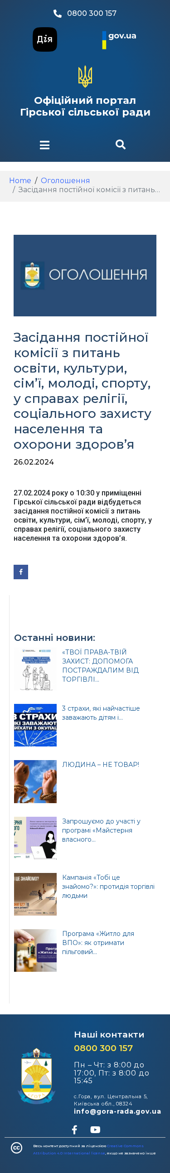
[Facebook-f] (75, 1130)
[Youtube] (95, 1130)
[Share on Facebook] (21, 572)
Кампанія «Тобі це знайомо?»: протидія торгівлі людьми (108, 886)
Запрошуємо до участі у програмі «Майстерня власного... (101, 830)
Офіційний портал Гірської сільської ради (85, 106)
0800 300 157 (103, 1048)
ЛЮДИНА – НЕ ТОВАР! (100, 765)
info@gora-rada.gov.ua (117, 1111)
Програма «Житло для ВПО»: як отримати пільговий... (98, 943)
